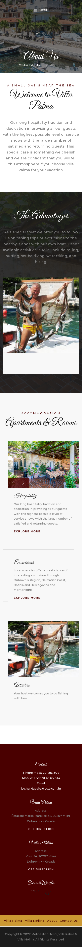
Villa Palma (13, 920)
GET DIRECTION (41, 829)
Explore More (27, 531)
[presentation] (13, 483)
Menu (43, 10)
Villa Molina (34, 920)
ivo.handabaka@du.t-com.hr (41, 788)
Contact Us (69, 920)
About (52, 920)
